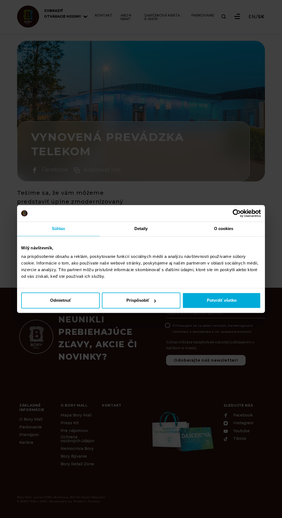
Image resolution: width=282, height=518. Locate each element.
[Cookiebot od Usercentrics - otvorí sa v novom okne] (237, 213)
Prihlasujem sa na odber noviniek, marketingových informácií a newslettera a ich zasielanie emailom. (213, 328)
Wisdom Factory (86, 501)
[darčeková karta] (182, 431)
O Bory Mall (30, 419)
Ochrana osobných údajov (77, 439)
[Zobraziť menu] (237, 16)
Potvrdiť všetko (222, 300)
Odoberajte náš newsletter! (206, 360)
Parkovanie (30, 427)
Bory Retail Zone (77, 464)
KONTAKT (103, 15)
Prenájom (29, 435)
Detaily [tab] (141, 228)
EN (252, 17)
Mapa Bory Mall (76, 415)
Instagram (242, 423)
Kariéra (26, 442)
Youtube (241, 431)
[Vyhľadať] (223, 16)
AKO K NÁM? (126, 17)
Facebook (242, 415)
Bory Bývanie (74, 456)
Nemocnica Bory (77, 448)
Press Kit (70, 423)
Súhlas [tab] (58, 228)
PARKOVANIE (202, 15)
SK (261, 17)
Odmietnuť (60, 300)
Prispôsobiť (137, 300)
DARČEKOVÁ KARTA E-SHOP (162, 17)
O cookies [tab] (224, 228)
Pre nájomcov (74, 430)
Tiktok (239, 439)
